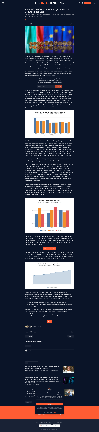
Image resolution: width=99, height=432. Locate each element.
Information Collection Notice (49, 408)
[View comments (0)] (31, 23)
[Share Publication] (82, 3)
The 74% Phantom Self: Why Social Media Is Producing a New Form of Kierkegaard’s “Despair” (43, 367)
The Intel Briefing (32, 18)
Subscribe (87, 3)
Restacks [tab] (34, 346)
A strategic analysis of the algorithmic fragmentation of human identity (41, 370)
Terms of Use (56, 407)
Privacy (49, 422)
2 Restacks (39, 326)
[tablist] (31, 346)
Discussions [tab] (35, 362)
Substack (43, 429)
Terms (53, 422)
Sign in (95, 3)
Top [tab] (26, 362)
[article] (49, 370)
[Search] (79, 3)
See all (27, 402)
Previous (30, 336)
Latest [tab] (30, 362)
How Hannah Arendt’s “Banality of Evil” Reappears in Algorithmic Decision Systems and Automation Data (42, 378)
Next (70, 336)
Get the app (56, 425)
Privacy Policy (59, 408)
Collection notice (59, 422)
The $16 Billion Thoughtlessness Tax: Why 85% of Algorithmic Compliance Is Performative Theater (42, 381)
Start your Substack (46, 425)
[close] (62, 387)
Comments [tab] (28, 346)
